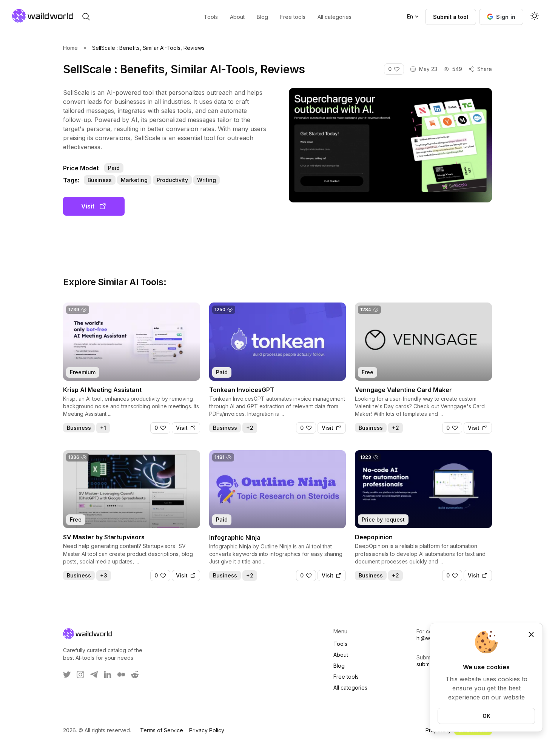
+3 (103, 575)
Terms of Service (161, 730)
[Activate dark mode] (534, 17)
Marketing (134, 180)
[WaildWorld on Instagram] (80, 674)
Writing (206, 180)
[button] (501, 17)
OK (486, 716)
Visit (87, 206)
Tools (340, 644)
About (340, 654)
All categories (350, 687)
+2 (249, 427)
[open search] (86, 16)
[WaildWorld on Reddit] (135, 674)
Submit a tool (450, 17)
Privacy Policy (206, 730)
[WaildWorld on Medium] (121, 674)
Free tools (346, 676)
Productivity (172, 180)
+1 (103, 427)
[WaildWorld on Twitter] (67, 674)
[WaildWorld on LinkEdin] (107, 674)
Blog (339, 665)
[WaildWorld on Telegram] (94, 674)
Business (100, 180)
